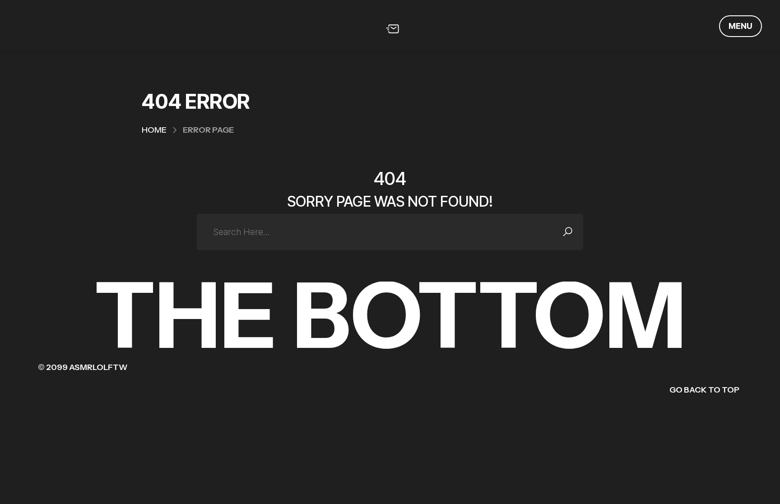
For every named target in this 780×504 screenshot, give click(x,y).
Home (154, 129)
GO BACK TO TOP (704, 389)
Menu (740, 26)
